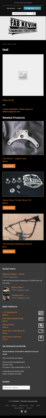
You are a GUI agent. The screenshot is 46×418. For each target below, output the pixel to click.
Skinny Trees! (17, 287)
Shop (10, 44)
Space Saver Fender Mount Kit (17, 200)
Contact (29, 408)
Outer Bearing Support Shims (13, 318)
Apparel (14, 405)
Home (5, 44)
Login (19, 8)
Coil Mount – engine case (14, 158)
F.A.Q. (38, 405)
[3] (23, 227)
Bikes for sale (23, 405)
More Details (9, 166)
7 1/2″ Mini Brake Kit (10, 312)
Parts (14, 44)
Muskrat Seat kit (8, 325)
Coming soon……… (20, 295)
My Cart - (33, 8)
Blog (32, 405)
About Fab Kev (19, 408)
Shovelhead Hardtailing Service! (17, 243)
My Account (11, 8)
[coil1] (23, 138)
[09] (23, 184)
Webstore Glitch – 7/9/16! (13, 274)
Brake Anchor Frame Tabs (12, 337)
